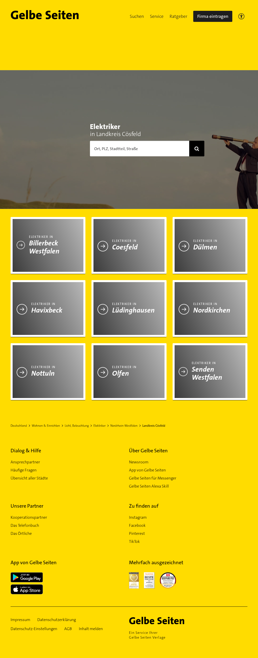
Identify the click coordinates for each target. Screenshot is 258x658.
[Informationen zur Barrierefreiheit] (241, 16)
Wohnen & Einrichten (46, 426)
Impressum (20, 619)
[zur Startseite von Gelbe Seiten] (165, 620)
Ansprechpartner (25, 462)
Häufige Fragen (24, 470)
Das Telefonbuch (25, 525)
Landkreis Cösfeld (153, 426)
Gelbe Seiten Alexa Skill (149, 486)
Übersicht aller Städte (29, 478)
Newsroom (138, 462)
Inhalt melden (91, 628)
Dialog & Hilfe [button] (26, 450)
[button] (137, 16)
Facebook (137, 525)
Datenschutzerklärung (56, 619)
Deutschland (19, 426)
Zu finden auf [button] (143, 505)
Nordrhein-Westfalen (124, 426)
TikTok (134, 541)
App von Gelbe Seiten (147, 470)
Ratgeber (178, 16)
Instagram (138, 517)
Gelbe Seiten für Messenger (152, 478)
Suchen (137, 16)
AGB (68, 628)
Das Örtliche (21, 533)
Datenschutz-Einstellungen (34, 628)
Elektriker (99, 426)
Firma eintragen (212, 16)
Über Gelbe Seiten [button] (148, 450)
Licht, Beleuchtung (77, 426)
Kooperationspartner (29, 517)
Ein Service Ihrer (147, 635)
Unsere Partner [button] (27, 505)
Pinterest (137, 533)
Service (157, 16)
